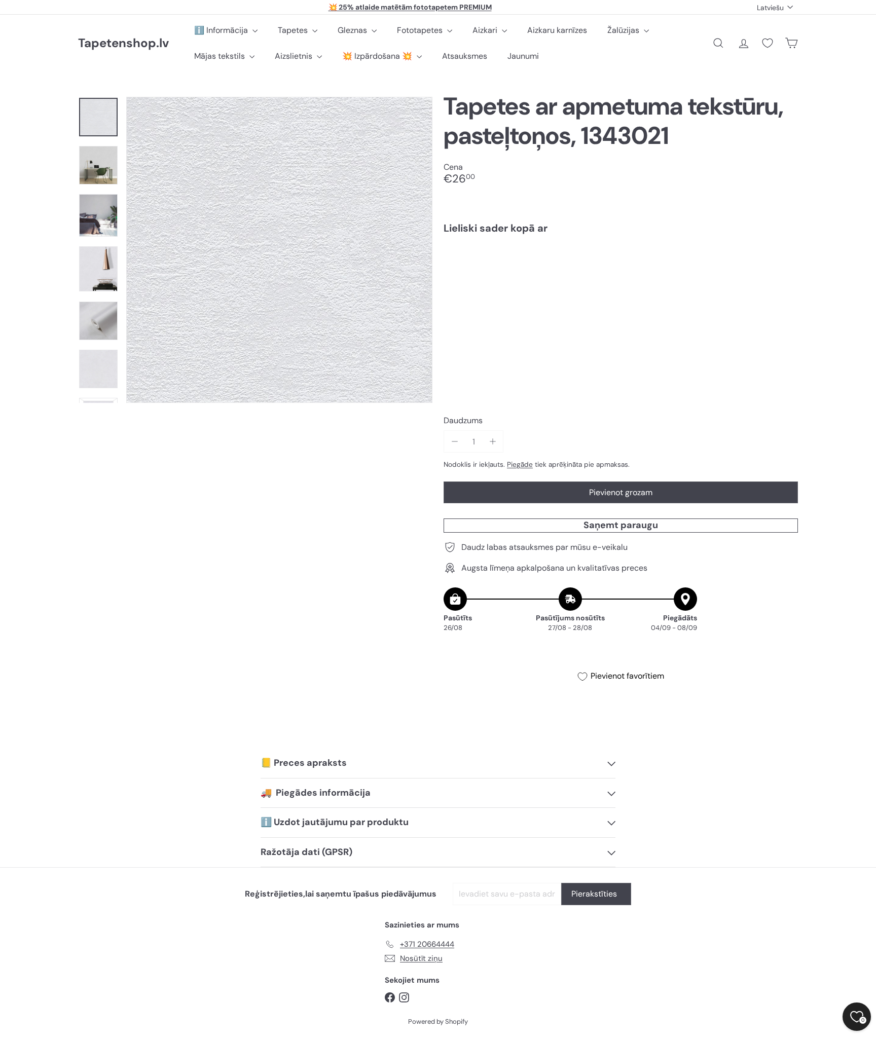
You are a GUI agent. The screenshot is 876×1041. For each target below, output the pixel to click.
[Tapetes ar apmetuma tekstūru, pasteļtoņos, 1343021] (621, 276)
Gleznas (353, 30)
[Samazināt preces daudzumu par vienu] (454, 442)
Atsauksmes (464, 56)
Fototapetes (421, 30)
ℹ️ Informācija (222, 30)
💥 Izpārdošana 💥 (378, 56)
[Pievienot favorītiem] (784, 262)
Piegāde (520, 464)
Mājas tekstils (220, 56)
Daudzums (463, 420)
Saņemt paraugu (620, 525)
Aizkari (485, 30)
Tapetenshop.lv (123, 43)
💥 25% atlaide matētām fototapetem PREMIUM (410, 7)
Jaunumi (523, 56)
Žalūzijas (624, 30)
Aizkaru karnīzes (557, 30)
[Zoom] (279, 249)
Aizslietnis (294, 56)
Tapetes (294, 30)
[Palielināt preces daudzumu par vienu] (492, 442)
